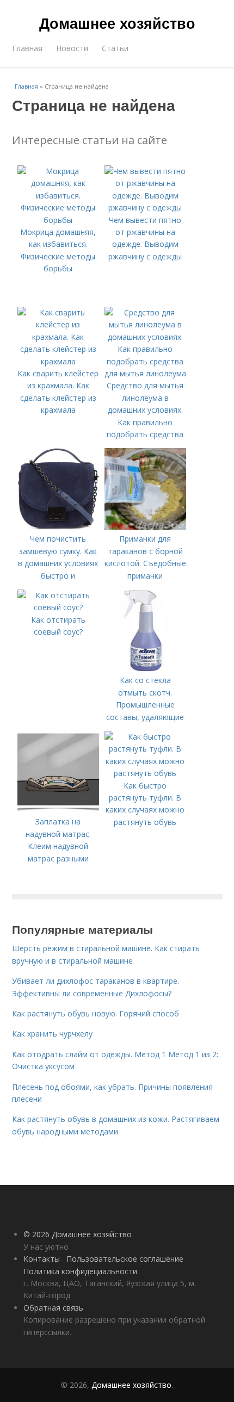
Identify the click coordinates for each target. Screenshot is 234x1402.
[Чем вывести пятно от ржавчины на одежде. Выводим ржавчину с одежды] (145, 207)
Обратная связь (53, 1307)
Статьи (115, 48)
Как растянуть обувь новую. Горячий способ (95, 1013)
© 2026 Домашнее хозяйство (77, 1234)
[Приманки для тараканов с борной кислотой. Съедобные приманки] (145, 527)
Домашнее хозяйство (117, 23)
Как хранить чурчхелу (52, 1033)
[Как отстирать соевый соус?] (58, 607)
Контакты (41, 1259)
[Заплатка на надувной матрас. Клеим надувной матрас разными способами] (58, 809)
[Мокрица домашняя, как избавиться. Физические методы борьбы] (58, 220)
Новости (72, 48)
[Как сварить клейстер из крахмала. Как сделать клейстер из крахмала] (58, 361)
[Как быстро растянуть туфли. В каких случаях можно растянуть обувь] (145, 773)
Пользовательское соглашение (124, 1259)
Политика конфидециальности (80, 1271)
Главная (27, 48)
